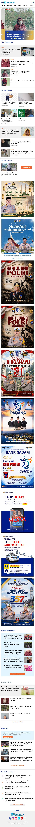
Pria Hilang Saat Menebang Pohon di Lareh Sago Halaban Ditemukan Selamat (18, 781)
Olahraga (4, 728)
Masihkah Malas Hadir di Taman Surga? (20, 714)
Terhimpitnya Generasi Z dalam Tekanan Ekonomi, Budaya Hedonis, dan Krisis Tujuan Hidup (22, 63)
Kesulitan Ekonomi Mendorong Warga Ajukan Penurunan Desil (25, 103)
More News (26, 167)
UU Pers (14, 822)
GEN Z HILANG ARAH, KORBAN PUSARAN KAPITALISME (18, 787)
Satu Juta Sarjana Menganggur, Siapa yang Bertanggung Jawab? (13, 644)
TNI (15, 5)
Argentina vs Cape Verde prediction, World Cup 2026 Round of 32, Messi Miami (21, 751)
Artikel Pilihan (6, 682)
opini (4, 32)
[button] (11, 38)
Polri (19, 5)
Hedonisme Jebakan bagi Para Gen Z (22, 81)
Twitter (20, 820)
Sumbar (25, 5)
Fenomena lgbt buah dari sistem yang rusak (21, 142)
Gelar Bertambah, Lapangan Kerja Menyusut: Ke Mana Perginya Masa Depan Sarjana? (13, 659)
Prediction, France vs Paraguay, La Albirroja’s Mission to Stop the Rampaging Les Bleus (21, 743)
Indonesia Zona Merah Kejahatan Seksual (20, 699)
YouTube (23, 820)
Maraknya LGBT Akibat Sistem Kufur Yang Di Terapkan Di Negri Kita (22, 152)
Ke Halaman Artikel (17, 722)
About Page (25, 818)
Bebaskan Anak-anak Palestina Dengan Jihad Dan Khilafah (20, 72)
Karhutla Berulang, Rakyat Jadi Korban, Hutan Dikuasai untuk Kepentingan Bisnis (10, 131)
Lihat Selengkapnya (17, 674)
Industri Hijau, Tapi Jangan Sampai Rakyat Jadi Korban (9, 173)
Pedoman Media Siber (22, 822)
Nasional (9, 5)
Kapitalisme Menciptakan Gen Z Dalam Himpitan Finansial (13, 666)
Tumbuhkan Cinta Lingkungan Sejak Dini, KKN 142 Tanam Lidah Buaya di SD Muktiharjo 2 (13, 636)
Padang (31, 5)
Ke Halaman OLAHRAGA (17, 765)
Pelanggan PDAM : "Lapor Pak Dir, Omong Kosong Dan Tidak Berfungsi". (18, 776)
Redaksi (9, 822)
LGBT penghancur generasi (25, 118)
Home (3, 5)
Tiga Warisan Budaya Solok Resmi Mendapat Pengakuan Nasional (8, 120)
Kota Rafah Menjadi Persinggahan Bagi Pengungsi (21, 707)
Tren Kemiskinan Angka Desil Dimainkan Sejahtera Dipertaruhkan (10, 51)
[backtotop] (17, 811)
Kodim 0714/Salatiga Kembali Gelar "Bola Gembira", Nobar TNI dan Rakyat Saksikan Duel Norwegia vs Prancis (21, 758)
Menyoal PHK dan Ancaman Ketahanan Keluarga (9, 102)
